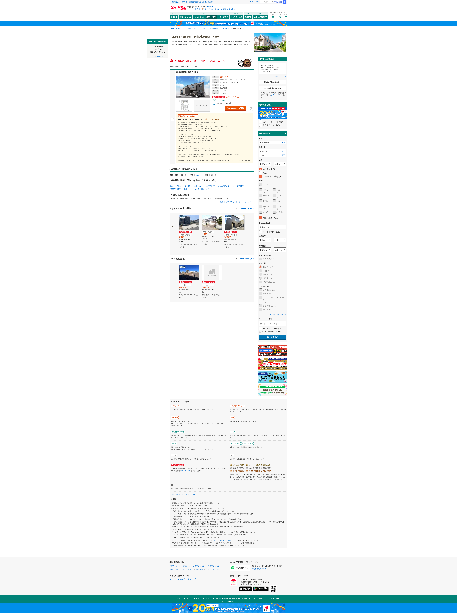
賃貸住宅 (174, 17)
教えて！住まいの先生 (196, 579)
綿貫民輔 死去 (277, 2)
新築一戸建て (211, 17)
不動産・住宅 (175, 566)
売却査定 (248, 17)
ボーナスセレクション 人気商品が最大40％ (219, 9)
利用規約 (217, 598)
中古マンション (199, 17)
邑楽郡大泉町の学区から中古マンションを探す (236, 202)
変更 (283, 142)
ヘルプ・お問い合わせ (272, 598)
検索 (284, 2)
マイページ (275, 95)
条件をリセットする (280, 76)
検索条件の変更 (265, 133)
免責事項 (245, 598)
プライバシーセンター (204, 598)
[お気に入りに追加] (250, 108)
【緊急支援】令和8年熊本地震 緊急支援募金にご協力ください (192, 2)
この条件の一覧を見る (246, 208)
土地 (240, 17)
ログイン (198, 9)
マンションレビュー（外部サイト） (224, 540)
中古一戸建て (223, 17)
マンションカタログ (177, 579)
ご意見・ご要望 (256, 598)
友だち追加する (242, 567)
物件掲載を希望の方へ (231, 598)
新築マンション (186, 17)
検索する (274, 337)
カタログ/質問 (259, 17)
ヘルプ (256, 2)
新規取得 (210, 6)
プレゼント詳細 (186, 471)
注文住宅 (234, 17)
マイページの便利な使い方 (157, 56)
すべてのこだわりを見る (277, 314)
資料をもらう (235, 108)
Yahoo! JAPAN (247, 2)
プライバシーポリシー (185, 598)
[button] (173, 218)
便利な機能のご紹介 (259, 568)
